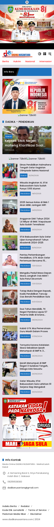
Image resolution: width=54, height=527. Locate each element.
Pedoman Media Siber (14, 514)
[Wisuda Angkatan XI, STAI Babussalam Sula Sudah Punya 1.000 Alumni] (9, 188)
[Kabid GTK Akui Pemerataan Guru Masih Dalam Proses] (9, 333)
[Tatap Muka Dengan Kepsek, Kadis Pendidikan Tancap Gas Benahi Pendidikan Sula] (9, 297)
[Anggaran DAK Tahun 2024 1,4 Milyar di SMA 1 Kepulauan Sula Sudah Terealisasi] (9, 224)
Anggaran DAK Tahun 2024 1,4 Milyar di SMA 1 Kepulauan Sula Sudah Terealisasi (35, 221)
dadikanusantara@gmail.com (23, 487)
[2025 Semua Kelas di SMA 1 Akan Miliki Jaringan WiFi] (9, 206)
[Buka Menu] (44, 54)
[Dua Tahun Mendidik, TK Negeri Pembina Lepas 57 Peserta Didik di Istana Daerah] (9, 315)
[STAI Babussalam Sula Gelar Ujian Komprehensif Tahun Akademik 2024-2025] (9, 242)
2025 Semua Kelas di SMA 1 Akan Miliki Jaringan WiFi (34, 204)
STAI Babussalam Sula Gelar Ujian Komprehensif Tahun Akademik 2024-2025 (35, 239)
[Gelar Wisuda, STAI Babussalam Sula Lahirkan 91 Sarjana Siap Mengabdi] (9, 387)
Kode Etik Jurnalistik (13, 510)
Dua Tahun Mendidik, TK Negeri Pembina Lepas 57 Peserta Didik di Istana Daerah (33, 313)
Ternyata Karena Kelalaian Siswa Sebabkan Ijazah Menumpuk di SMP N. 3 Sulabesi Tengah (34, 349)
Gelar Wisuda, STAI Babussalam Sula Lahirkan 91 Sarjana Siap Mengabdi (35, 383)
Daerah (9, 136)
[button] (39, 54)
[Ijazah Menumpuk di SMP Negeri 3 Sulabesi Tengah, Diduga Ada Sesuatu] (9, 369)
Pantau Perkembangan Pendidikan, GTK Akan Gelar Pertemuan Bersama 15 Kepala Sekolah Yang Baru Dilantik (35, 260)
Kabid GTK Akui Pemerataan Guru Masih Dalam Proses (35, 330)
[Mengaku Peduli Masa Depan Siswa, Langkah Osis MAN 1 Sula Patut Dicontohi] (9, 279)
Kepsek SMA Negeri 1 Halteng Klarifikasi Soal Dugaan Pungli (24, 143)
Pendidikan (25, 193)
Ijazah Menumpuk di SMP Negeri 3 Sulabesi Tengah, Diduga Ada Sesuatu (34, 366)
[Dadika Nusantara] (17, 53)
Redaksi (25, 506)
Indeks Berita (9, 506)
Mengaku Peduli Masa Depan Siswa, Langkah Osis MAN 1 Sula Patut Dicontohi (35, 275)
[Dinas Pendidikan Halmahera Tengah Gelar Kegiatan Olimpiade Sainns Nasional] (9, 170)
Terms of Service (37, 510)
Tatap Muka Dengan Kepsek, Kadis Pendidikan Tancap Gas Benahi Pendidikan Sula (35, 293)
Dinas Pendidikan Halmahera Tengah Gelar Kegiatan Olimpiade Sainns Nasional (35, 167)
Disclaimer (36, 514)
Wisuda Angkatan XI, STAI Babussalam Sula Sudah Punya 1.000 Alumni (34, 185)
